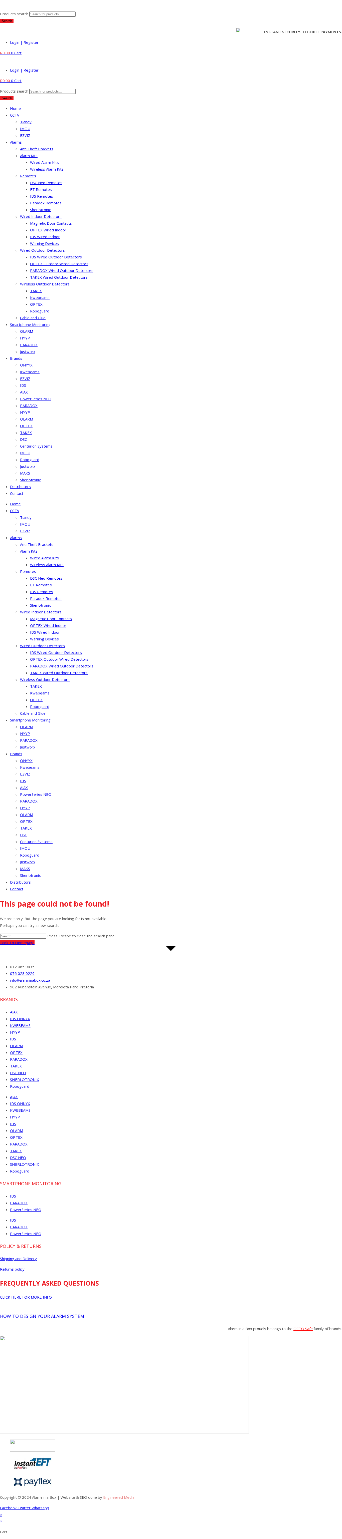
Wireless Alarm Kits (47, 169)
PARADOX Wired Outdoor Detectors (61, 270)
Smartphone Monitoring (30, 324)
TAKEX (36, 290)
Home (15, 108)
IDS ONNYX (20, 1018)
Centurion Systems (36, 446)
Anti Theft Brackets (36, 148)
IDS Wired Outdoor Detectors (56, 256)
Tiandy (26, 121)
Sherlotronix (40, 209)
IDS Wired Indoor (45, 236)
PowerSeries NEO (35, 398)
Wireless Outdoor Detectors (45, 283)
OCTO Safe (303, 1328)
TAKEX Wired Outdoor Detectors (59, 277)
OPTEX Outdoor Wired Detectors (59, 263)
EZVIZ (25, 135)
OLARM (26, 331)
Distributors (20, 486)
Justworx (27, 351)
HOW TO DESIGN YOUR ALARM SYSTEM (42, 1316)
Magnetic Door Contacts (51, 223)
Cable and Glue (33, 317)
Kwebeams (40, 297)
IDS (23, 385)
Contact (16, 493)
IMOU (25, 128)
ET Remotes (41, 189)
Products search (14, 13)
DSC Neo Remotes (46, 182)
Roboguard (39, 310)
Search (7, 21)
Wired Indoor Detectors (41, 216)
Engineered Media (118, 1497)
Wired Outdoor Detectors (42, 250)
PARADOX (29, 344)
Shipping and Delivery (18, 1258)
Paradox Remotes (46, 202)
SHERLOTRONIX (24, 1079)
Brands (16, 358)
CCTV (14, 115)
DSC (23, 439)
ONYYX (26, 364)
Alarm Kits (29, 155)
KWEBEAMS (20, 1025)
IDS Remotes (41, 196)
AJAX (24, 392)
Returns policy (12, 1269)
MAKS (25, 473)
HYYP (25, 337)
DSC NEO (18, 1072)
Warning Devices (44, 243)
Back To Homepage (17, 942)
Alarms (16, 142)
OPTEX (36, 304)
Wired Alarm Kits (44, 162)
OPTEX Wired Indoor (48, 229)
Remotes (28, 175)
